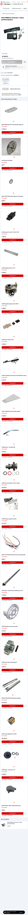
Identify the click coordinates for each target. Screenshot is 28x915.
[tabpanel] (14, 94)
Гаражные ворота (16, 8)
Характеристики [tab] (15, 89)
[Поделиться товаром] (25, 62)
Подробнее (12, 132)
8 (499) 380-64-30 (18, 4)
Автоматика (6, 8)
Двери (25, 8)
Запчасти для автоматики (8, 13)
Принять (21, 912)
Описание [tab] (5, 89)
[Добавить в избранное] (25, 132)
